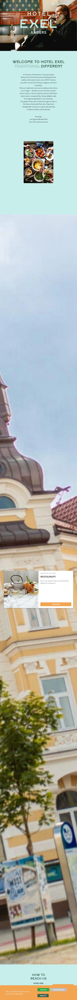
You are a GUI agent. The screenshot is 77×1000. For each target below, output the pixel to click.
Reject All (43, 995)
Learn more (56, 604)
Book (65, 3)
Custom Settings (58, 989)
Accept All (43, 989)
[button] (26, 162)
